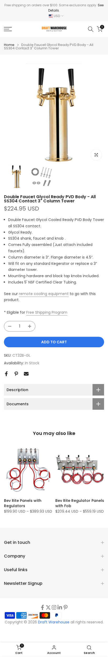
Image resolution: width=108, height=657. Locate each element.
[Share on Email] (26, 373)
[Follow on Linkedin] (59, 607)
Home (9, 44)
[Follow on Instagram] (54, 607)
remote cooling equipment (44, 293)
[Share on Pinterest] (16, 373)
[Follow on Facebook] (42, 607)
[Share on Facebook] (6, 373)
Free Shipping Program (46, 312)
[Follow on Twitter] (48, 607)
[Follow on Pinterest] (65, 607)
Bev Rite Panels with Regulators (22, 503)
